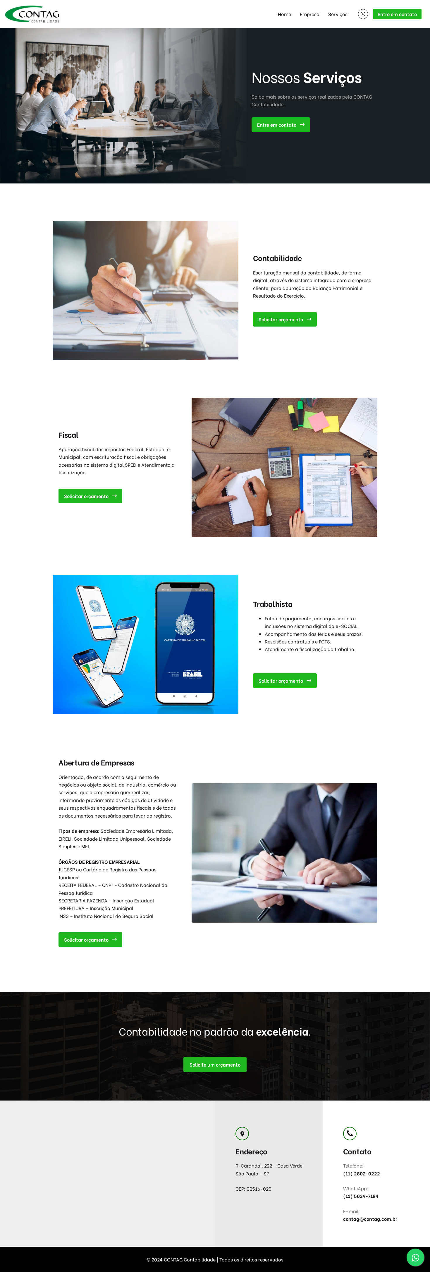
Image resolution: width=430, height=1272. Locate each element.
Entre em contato (397, 14)
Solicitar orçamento (281, 319)
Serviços (338, 14)
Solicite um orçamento (215, 1064)
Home (284, 14)
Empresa (309, 14)
